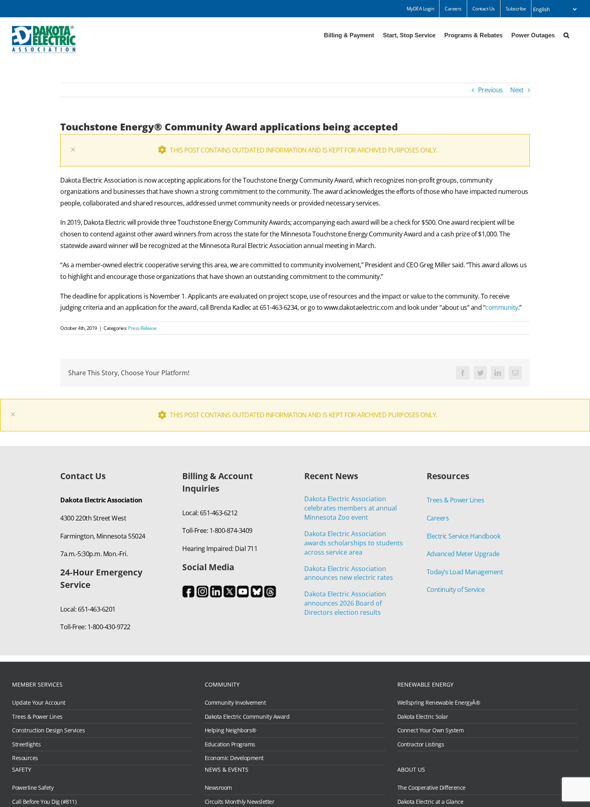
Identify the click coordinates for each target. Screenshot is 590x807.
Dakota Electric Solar (422, 717)
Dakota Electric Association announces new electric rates (348, 573)
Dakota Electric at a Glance (430, 802)
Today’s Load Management (465, 571)
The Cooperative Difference (431, 788)
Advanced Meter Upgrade (463, 553)
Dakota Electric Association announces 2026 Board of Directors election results (345, 603)
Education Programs (230, 744)
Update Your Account (38, 702)
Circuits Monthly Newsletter (240, 802)
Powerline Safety (32, 788)
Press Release (142, 328)
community (501, 307)
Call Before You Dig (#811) (44, 802)
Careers (438, 518)
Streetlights (26, 744)
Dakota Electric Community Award (247, 717)
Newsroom (218, 788)
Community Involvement (235, 702)
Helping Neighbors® (230, 730)
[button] (566, 34)
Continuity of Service (456, 589)
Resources (25, 758)
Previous (490, 89)
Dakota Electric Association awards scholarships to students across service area (353, 543)
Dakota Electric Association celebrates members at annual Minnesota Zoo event (350, 508)
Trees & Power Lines (455, 500)
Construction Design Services (48, 730)
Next (516, 89)
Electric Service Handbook (463, 536)
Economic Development (234, 758)
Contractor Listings (420, 744)
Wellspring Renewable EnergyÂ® (438, 702)
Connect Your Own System (430, 730)
